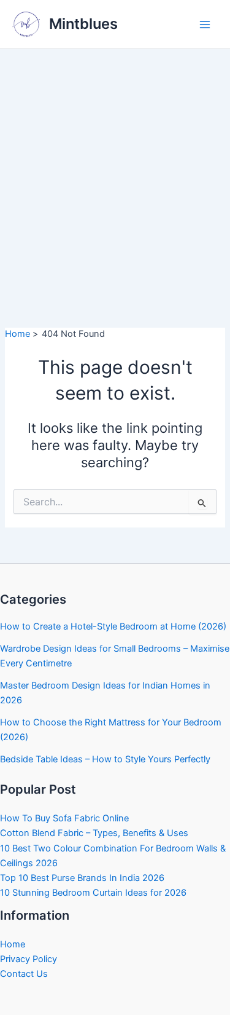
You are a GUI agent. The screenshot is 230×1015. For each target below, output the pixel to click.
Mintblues (83, 24)
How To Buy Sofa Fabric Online (64, 818)
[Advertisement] (115, 170)
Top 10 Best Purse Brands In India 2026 (82, 877)
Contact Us (24, 973)
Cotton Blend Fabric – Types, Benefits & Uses (94, 833)
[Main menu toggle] (205, 25)
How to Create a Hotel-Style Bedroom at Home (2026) (113, 626)
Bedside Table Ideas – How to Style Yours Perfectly (105, 759)
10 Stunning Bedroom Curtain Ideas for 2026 (93, 892)
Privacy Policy (28, 959)
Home (12, 944)
